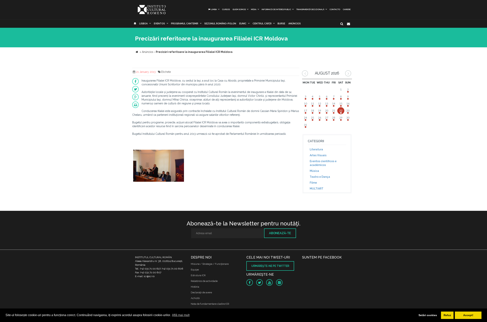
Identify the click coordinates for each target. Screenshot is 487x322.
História (195, 286)
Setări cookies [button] (428, 315)
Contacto (334, 9)
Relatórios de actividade (204, 281)
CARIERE (347, 9)
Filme (313, 182)
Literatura (316, 149)
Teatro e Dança (320, 176)
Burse (281, 23)
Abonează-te (280, 233)
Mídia (253, 9)
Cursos (226, 9)
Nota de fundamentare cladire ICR (210, 303)
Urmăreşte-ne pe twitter (270, 265)
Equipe (195, 269)
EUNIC (242, 23)
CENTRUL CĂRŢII (262, 23)
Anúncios (294, 23)
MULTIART (316, 188)
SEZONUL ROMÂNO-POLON (220, 23)
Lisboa (143, 23)
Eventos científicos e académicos (323, 163)
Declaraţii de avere (201, 292)
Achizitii (195, 298)
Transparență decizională (310, 9)
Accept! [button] (468, 315)
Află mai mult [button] (180, 315)
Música (314, 170)
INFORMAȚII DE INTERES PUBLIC (276, 9)
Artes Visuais (318, 155)
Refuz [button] (447, 315)
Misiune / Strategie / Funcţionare (210, 264)
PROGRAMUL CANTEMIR (184, 23)
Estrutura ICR (198, 275)
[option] (158, 165)
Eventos (159, 23)
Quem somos (239, 9)
